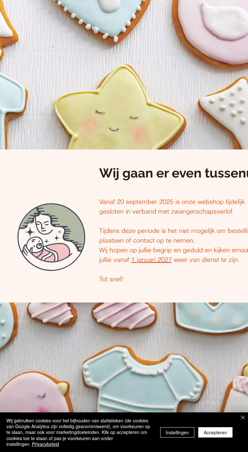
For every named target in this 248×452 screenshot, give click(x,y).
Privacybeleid (45, 444)
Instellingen (177, 432)
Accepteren (215, 432)
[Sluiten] (243, 418)
